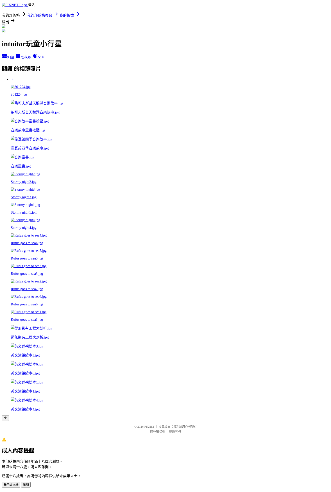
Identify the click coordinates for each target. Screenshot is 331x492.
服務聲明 (175, 431)
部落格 (26, 57)
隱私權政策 (157, 431)
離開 (26, 485)
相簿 (11, 57)
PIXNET (149, 426)
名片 (41, 57)
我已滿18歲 (11, 485)
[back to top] (5, 418)
